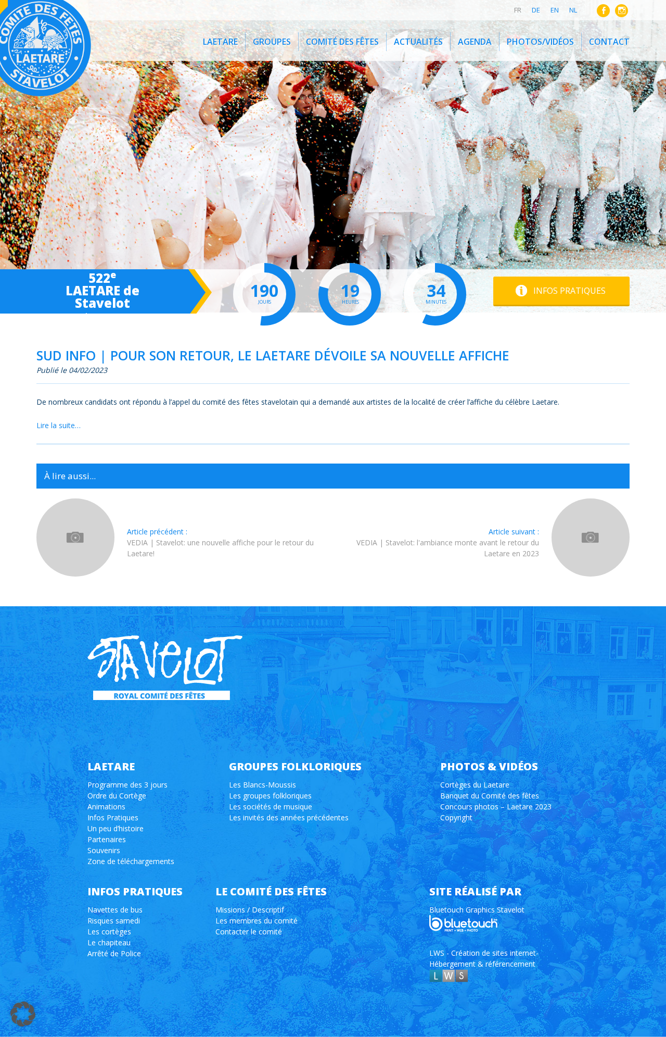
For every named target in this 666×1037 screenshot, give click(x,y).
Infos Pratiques (112, 817)
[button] (23, 1014)
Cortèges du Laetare (474, 785)
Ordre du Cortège (116, 796)
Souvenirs (103, 850)
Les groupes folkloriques (270, 796)
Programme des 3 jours (127, 785)
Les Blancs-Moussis (262, 785)
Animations (106, 806)
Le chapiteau (109, 942)
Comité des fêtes (342, 41)
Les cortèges (109, 931)
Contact (609, 41)
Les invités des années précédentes (289, 817)
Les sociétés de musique (270, 806)
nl (573, 10)
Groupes (272, 41)
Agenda (475, 41)
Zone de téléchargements (130, 861)
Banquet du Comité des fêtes (489, 796)
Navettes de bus (115, 910)
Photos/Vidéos (540, 41)
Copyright (456, 817)
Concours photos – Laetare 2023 (496, 806)
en (554, 10)
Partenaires (106, 839)
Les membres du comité (256, 921)
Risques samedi (113, 921)
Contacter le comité (248, 931)
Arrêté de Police (114, 953)
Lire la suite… (58, 425)
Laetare (220, 41)
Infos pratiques (569, 290)
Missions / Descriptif (249, 910)
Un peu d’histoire (115, 828)
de (536, 10)
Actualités (418, 41)
